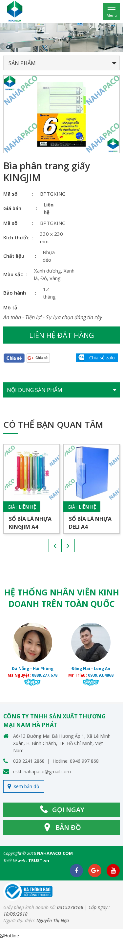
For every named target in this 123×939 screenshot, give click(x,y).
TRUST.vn (38, 860)
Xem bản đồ (26, 786)
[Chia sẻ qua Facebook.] (14, 357)
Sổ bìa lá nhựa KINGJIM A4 (30, 522)
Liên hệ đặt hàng (61, 335)
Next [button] (68, 545)
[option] (61, 37)
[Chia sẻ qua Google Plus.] (38, 357)
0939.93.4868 (100, 675)
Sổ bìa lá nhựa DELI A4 (90, 522)
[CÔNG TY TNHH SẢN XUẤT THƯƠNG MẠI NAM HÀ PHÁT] (14, 11)
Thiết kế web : (15, 860)
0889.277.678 (44, 675)
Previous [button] (55, 545)
